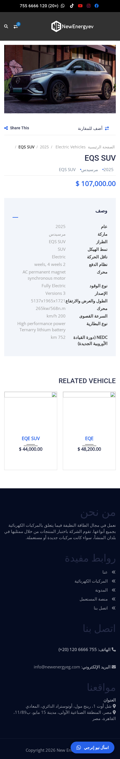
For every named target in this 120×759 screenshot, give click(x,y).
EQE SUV (31, 438)
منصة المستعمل (94, 599)
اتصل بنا (101, 608)
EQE (89, 438)
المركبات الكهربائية (92, 581)
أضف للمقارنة (91, 128)
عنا (105, 572)
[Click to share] (6, 128)
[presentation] (12, 429)
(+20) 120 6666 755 (39, 5)
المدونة (102, 590)
